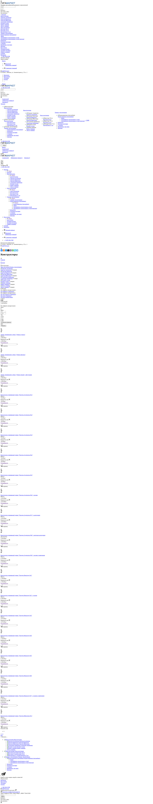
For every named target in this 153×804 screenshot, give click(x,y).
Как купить (10, 220)
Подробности (4, 342)
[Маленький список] (1, 300)
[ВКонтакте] (2, 250)
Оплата (3, 784)
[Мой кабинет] (1, 159)
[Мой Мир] (6, 250)
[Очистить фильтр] (2, 324)
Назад (10, 171)
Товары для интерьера (16, 199)
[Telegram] (17, 250)
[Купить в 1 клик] (1, 330)
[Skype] (15, 250)
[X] (8, 250)
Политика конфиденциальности (11, 792)
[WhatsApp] (13, 250)
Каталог (9, 172)
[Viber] (10, 250)
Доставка (3, 783)
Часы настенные (14, 191)
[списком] (2, 298)
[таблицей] (3, 298)
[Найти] (2, 9)
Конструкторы (14, 176)
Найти (2, 796)
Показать (3, 325)
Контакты (3, 780)
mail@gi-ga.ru (5, 71)
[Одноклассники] (4, 250)
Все (2, 735)
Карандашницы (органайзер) (21, 204)
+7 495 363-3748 (5, 56)
